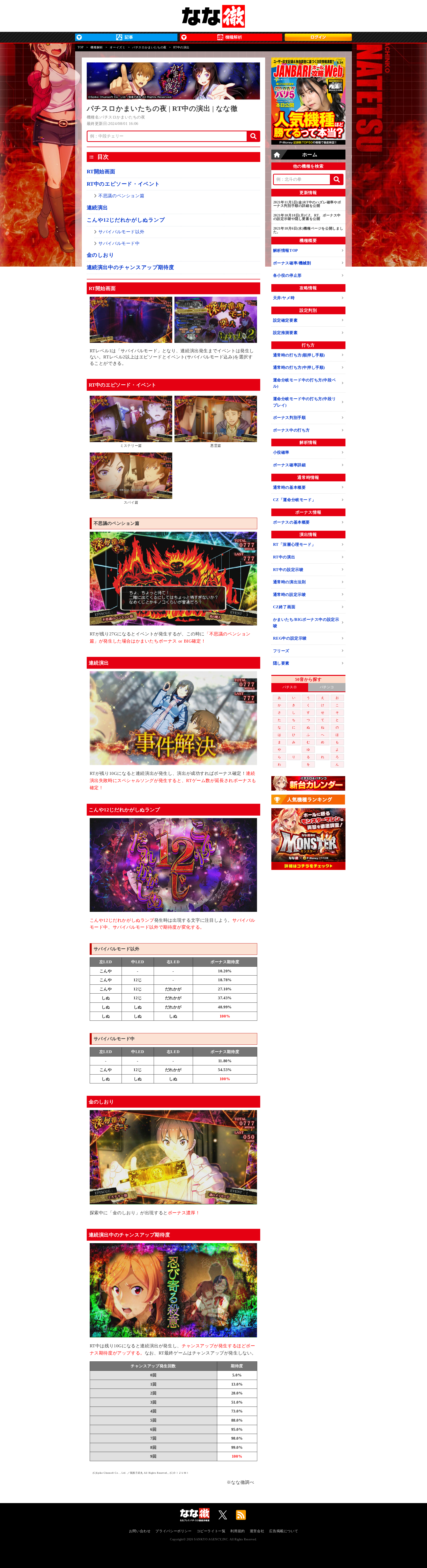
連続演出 (97, 208)
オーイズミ (117, 47)
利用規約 (237, 1531)
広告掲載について (283, 1531)
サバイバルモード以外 (121, 231)
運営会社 (257, 1531)
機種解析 (96, 47)
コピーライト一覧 (211, 1531)
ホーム (310, 154)
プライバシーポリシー (173, 1531)
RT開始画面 (101, 172)
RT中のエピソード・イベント (123, 184)
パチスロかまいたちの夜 (149, 47)
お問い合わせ (140, 1531)
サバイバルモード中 (119, 243)
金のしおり (100, 255)
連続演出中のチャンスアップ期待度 (130, 267)
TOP (81, 47)
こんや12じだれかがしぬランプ (126, 220)
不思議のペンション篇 (121, 195)
